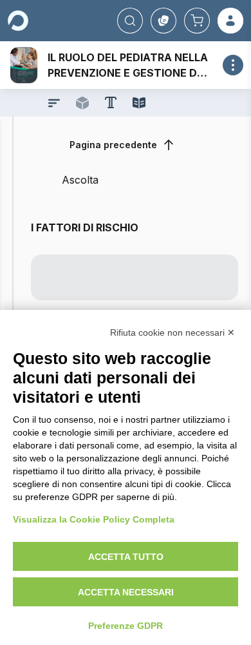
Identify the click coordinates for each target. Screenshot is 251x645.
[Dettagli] (233, 65)
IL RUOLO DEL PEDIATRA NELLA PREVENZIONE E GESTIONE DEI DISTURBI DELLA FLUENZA (128, 73)
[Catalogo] (163, 21)
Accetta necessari (126, 592)
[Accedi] (230, 21)
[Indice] (54, 103)
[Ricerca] (130, 21)
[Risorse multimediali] (82, 103)
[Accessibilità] (111, 102)
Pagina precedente (113, 144)
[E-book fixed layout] (139, 103)
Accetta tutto (125, 557)
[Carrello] (197, 21)
